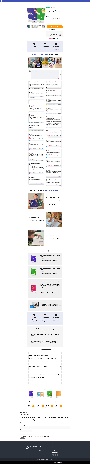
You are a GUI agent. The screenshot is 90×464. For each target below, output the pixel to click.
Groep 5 (38, 4)
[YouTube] (53, 455)
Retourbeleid (27, 452)
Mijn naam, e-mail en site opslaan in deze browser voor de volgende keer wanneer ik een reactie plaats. (35, 436)
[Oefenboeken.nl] (4, 1)
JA (55, 462)
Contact (27, 453)
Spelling (53, 446)
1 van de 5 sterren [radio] (20, 423)
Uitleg (53, 449)
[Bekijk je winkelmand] (89, 1)
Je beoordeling (22, 425)
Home (28, 4)
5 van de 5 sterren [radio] (24, 423)
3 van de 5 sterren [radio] (22, 423)
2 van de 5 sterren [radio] (21, 423)
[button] (60, 353)
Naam (21, 429)
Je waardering (22, 422)
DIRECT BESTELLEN (54, 26)
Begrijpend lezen (33, 4)
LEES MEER (59, 462)
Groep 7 (40, 450)
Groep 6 (40, 449)
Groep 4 (40, 446)
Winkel (30, 4)
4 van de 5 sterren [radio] (23, 423)
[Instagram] (57, 455)
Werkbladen (53, 450)
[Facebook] (55, 455)
